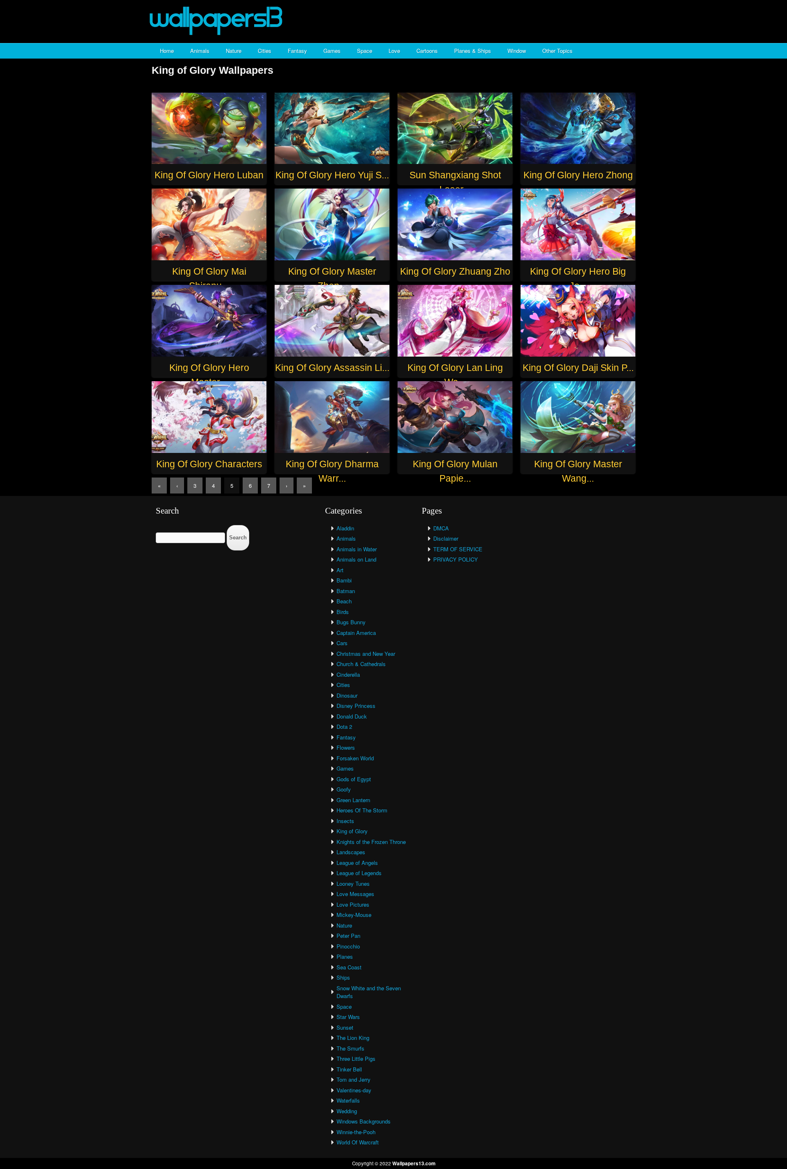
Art (340, 570)
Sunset (345, 1027)
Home (167, 51)
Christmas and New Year (366, 653)
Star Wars (348, 1017)
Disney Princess (356, 706)
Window (516, 51)
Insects (345, 821)
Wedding (347, 1111)
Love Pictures (353, 904)
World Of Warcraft (358, 1142)
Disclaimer (445, 538)
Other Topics (557, 51)
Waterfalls (348, 1100)
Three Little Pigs (356, 1058)
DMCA (441, 528)
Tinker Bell (349, 1069)
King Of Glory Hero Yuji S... (332, 175)
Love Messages (355, 894)
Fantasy (297, 51)
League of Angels (357, 863)
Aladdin (345, 528)
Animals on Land (356, 559)
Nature (233, 51)
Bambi (344, 580)
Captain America (356, 633)
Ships (343, 977)
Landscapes (351, 852)
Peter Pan (348, 935)
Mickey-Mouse (354, 915)
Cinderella (348, 674)
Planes (345, 956)
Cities (264, 51)
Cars (342, 643)
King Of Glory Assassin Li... (332, 367)
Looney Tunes (353, 883)
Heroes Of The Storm (362, 810)
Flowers (346, 747)
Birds (343, 612)
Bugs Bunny (351, 622)
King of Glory (352, 831)
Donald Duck (352, 716)
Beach (344, 601)
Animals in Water (357, 549)
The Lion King (353, 1038)
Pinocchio (348, 946)
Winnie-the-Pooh (356, 1132)
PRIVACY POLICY (455, 559)
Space (364, 51)
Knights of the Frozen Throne (371, 842)
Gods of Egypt (354, 779)
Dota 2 (344, 726)
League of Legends (359, 873)
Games (332, 51)
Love (394, 51)
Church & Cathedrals (361, 664)
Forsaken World (355, 758)
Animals (199, 51)
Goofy (344, 789)
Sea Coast (349, 967)
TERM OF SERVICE (457, 549)
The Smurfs (350, 1048)
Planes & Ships (472, 51)
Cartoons (427, 51)
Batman (346, 591)
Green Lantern (353, 800)
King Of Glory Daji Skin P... (578, 367)
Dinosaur (347, 695)
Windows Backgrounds (364, 1121)
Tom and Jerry (354, 1079)
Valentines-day (354, 1090)
